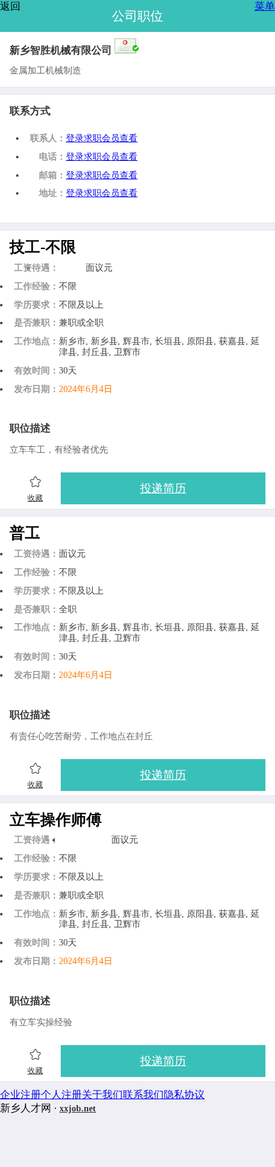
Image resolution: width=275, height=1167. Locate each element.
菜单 (265, 6)
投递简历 (163, 488)
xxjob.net (77, 1108)
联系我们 (143, 1094)
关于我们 (102, 1094)
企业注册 (20, 1094)
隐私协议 (184, 1094)
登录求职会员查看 (102, 138)
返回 (10, 6)
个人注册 (61, 1094)
